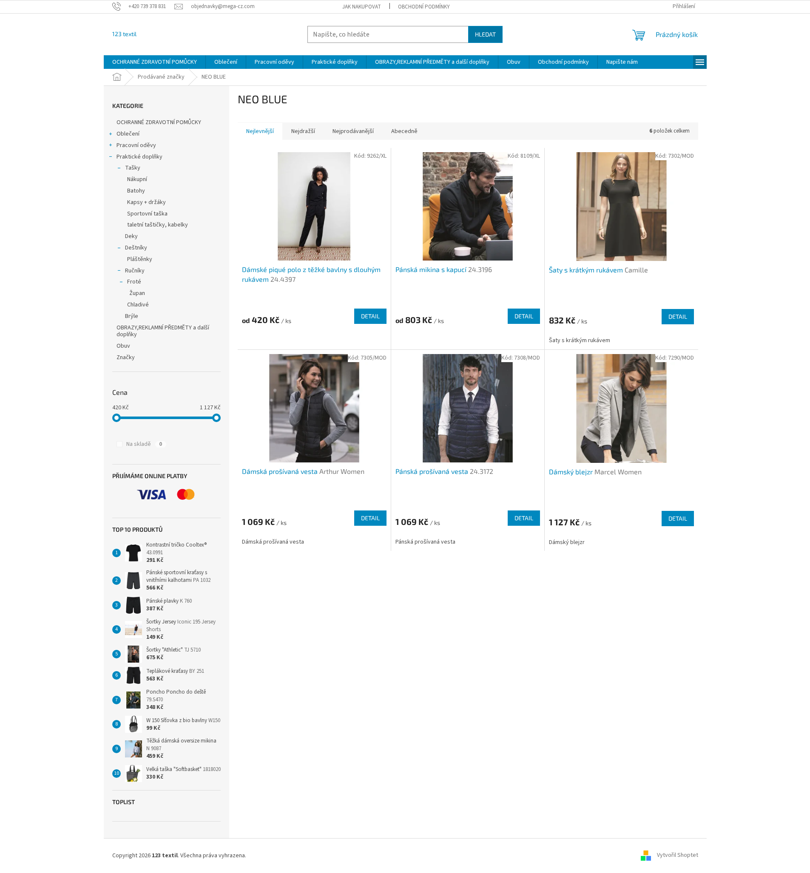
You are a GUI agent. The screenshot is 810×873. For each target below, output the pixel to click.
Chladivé (138, 304)
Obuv (123, 346)
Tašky (132, 168)
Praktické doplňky (139, 157)
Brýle (131, 316)
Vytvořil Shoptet (677, 855)
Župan (137, 293)
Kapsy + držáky (146, 202)
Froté (134, 282)
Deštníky (136, 248)
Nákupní (137, 179)
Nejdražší (303, 131)
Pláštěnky (139, 259)
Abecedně (404, 131)
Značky (126, 357)
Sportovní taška (147, 214)
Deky (131, 236)
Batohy (136, 191)
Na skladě (144, 444)
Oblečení (128, 134)
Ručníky (135, 270)
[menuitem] (154, 62)
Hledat (485, 34)
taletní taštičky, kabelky (157, 225)
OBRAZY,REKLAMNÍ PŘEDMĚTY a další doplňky (163, 331)
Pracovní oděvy (136, 145)
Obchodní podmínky (424, 7)
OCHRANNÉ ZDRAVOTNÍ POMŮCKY (159, 122)
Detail (370, 316)
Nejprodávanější (353, 131)
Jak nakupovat (361, 7)
